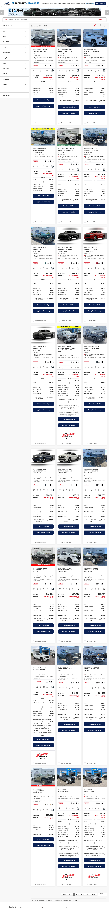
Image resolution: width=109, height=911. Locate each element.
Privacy (40, 907)
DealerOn (30, 907)
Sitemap (36, 907)
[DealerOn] (13, 907)
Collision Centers (62, 3)
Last (94, 894)
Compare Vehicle (40, 123)
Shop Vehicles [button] (45, 3)
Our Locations (100, 3)
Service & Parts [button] (53, 3)
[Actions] (52, 51)
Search (100, 19)
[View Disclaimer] (47, 70)
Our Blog (83, 3)
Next (88, 894)
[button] (53, 38)
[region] (43, 90)
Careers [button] (73, 3)
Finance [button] (68, 3)
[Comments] (52, 70)
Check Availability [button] (43, 100)
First (64, 894)
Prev (70, 894)
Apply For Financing (43, 106)
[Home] (41, 3)
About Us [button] (78, 3)
